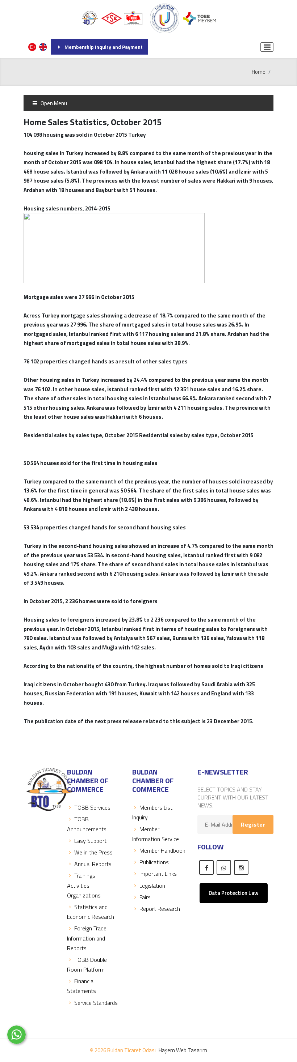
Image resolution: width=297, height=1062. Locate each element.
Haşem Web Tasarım (183, 1050)
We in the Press (93, 852)
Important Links (158, 873)
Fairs (145, 897)
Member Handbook (162, 850)
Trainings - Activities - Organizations (84, 885)
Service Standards (96, 1002)
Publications (154, 862)
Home (258, 72)
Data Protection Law (234, 893)
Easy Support (90, 840)
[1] (266, 47)
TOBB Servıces (92, 807)
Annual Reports (93, 864)
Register (253, 824)
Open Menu (53, 103)
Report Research (159, 908)
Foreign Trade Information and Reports (86, 938)
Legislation (152, 885)
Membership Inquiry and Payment (103, 47)
